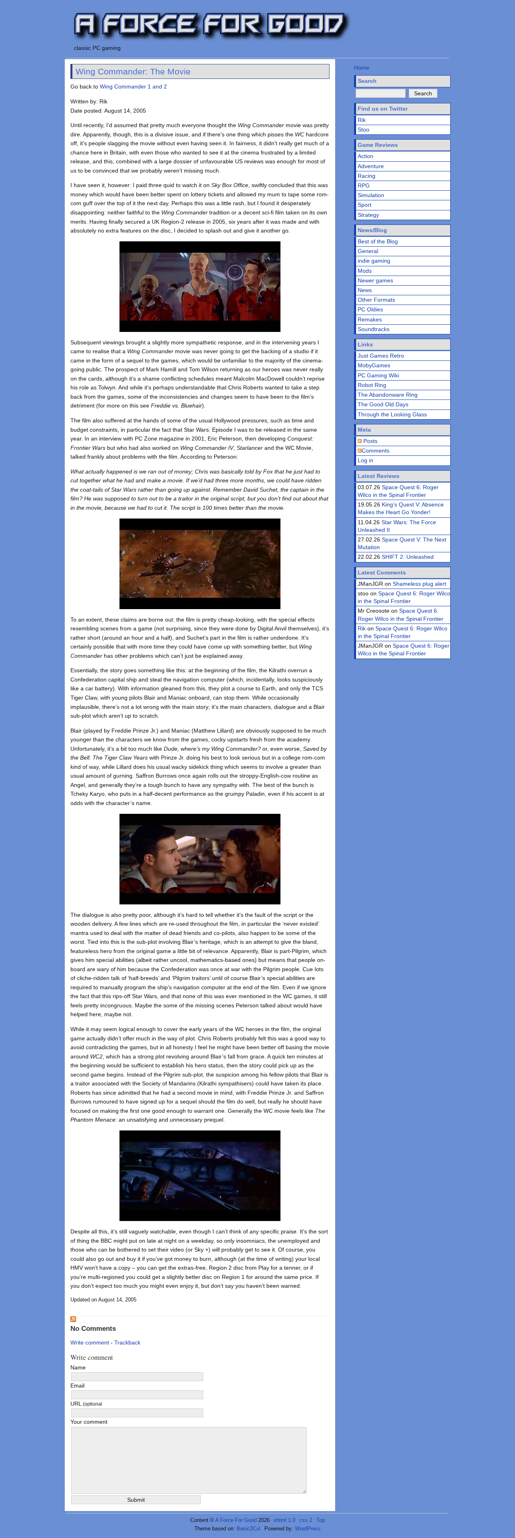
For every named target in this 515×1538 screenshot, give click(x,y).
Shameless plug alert (419, 584)
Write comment (89, 1342)
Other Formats (376, 299)
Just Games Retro (381, 355)
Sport (364, 205)
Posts (369, 441)
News (365, 290)
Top (320, 1520)
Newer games (375, 280)
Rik (362, 120)
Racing (366, 176)
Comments (375, 450)
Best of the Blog (378, 241)
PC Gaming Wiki (378, 375)
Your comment (88, 1422)
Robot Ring (372, 385)
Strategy (368, 215)
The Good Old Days (383, 404)
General (368, 251)
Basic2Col (248, 1529)
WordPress (308, 1529)
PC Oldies (370, 309)
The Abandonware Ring (388, 394)
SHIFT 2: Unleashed (408, 557)
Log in (365, 460)
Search (367, 81)
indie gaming (374, 260)
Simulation (371, 195)
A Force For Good (236, 1520)
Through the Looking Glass (392, 414)
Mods (365, 271)
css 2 (305, 1520)
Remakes (370, 319)
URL (86, 1403)
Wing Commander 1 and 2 (133, 86)
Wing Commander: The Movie (133, 71)
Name (78, 1367)
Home (361, 67)
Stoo (363, 129)
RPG (364, 185)
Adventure (371, 166)
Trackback (127, 1342)
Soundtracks (373, 329)
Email (77, 1385)
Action (365, 156)
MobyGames (374, 365)
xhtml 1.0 (284, 1520)
